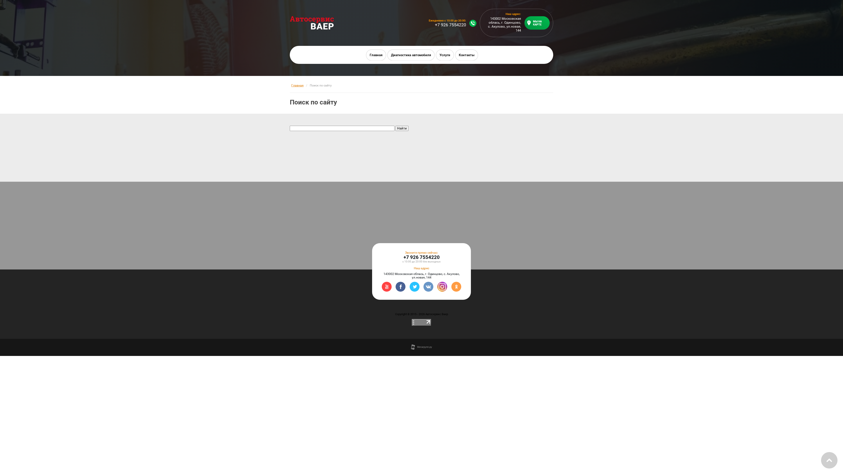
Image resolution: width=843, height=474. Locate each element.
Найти (402, 128)
